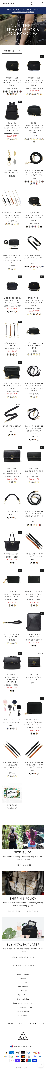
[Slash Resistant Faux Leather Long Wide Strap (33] (28, 525)
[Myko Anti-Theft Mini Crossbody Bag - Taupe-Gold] (37, 354)
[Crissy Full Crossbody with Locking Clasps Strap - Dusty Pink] (13, 94)
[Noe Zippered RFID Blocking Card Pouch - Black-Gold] (9, 605)
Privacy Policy (23, 995)
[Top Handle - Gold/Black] (8, 518)
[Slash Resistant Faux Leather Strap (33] (25, 182)
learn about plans (23, 957)
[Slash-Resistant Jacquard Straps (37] (25, 267)
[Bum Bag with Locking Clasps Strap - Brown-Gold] (13, 397)
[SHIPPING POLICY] (23, 883)
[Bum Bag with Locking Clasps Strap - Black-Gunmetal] (11, 397)
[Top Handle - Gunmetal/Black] (11, 518)
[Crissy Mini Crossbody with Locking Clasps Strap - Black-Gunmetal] (41, 227)
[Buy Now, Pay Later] (23, 929)
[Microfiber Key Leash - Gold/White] (16, 354)
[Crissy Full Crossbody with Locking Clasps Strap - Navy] (15, 91)
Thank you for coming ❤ (22, 1023)
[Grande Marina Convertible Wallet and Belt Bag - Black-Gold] (9, 269)
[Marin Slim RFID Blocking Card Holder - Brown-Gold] (37, 605)
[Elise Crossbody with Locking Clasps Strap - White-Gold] (13, 312)
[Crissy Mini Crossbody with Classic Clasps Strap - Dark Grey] (34, 314)
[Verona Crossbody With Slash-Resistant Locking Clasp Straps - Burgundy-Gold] (42, 139)
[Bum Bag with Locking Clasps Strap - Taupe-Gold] (16, 397)
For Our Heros (23, 991)
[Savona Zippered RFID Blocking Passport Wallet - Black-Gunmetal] (34, 733)
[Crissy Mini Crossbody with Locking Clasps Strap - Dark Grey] (30, 227)
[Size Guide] (23, 837)
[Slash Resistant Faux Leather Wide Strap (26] (31, 397)
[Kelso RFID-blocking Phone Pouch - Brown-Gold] (35, 482)
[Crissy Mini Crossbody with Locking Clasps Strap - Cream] (38, 227)
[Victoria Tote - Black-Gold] (11, 563)
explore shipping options (23, 911)
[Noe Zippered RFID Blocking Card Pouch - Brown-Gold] (15, 605)
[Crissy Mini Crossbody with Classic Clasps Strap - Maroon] (40, 314)
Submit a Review (23, 974)
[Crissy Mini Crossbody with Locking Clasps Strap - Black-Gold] (27, 227)
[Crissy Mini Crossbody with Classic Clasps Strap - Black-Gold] (28, 314)
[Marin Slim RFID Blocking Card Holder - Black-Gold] (31, 605)
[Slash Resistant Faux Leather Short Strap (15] (30, 440)
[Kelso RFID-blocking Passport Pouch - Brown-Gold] (15, 482)
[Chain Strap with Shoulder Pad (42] (6, 224)
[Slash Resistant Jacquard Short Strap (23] (30, 774)
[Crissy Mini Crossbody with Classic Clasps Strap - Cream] (31, 314)
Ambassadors (23, 987)
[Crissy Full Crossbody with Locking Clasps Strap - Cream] (9, 91)
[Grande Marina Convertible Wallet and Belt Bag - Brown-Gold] (15, 269)
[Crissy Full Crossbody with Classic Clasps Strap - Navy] (38, 94)
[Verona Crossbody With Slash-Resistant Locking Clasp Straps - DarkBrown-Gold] (37, 139)
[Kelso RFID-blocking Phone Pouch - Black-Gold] (30, 482)
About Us (23, 983)
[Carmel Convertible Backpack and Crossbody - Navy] (16, 139)
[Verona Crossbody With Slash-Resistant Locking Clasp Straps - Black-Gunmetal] (28, 139)
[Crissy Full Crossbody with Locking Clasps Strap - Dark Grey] (12, 91)
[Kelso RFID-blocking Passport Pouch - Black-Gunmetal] (12, 482)
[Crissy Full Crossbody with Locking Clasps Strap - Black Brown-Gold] (8, 94)
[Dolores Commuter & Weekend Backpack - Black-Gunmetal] (13, 691)
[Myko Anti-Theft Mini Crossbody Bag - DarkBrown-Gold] (40, 354)
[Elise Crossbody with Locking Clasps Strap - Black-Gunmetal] (11, 312)
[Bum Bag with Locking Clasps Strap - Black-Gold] (8, 397)
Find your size (23, 865)
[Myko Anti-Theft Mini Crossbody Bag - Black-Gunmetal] (31, 354)
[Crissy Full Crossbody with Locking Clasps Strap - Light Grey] (16, 94)
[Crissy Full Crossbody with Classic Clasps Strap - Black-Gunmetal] (30, 94)
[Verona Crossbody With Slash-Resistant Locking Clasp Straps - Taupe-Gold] (34, 139)
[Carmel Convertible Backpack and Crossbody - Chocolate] (13, 139)
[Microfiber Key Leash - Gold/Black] (8, 354)
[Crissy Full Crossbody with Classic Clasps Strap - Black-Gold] (27, 94)
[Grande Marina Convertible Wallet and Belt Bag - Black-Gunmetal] (12, 269)
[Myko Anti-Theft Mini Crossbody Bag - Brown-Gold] (34, 354)
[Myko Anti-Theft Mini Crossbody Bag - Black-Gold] (28, 354)
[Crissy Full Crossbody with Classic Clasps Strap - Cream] (32, 94)
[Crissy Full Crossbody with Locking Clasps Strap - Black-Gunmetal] (6, 91)
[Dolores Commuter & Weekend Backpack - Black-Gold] (11, 691)
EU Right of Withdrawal (23, 1007)
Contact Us (23, 1015)
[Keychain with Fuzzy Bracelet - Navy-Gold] (8, 729)
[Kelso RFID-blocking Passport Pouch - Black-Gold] (9, 482)
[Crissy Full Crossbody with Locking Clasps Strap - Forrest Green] (11, 94)
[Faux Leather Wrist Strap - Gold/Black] (8, 643)
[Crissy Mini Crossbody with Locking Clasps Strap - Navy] (32, 227)
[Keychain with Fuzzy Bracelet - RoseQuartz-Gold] (16, 729)
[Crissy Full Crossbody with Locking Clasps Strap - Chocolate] (18, 91)
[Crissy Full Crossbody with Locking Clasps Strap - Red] (20, 91)
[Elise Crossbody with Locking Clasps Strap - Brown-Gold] (16, 312)
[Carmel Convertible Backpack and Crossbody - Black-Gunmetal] (11, 139)
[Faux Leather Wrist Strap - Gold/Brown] (16, 643)
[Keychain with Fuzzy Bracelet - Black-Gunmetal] (11, 729)
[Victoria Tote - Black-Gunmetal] (13, 563)
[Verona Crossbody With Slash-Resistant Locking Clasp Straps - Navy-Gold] (34, 141)
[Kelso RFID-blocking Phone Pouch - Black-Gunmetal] (32, 482)
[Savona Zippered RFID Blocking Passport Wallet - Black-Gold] (31, 733)
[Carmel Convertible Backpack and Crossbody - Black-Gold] (8, 139)
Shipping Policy (23, 999)
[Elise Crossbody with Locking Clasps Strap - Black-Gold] (8, 312)
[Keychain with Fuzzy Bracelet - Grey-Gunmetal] (13, 729)
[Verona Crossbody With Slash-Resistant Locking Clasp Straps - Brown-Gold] (31, 139)
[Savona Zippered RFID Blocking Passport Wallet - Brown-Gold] (37, 733)
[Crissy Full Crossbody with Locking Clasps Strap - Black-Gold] (4, 91)
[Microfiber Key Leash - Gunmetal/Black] (11, 354)
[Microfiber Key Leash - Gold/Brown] (13, 354)
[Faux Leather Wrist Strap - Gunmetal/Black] (13, 643)
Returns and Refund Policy (23, 1003)
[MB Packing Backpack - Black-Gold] (32, 646)
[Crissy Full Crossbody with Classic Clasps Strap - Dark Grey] (35, 94)
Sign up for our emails (22, 966)
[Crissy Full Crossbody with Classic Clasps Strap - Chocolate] (41, 94)
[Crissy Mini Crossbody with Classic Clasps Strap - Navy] (37, 314)
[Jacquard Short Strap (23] (31, 563)
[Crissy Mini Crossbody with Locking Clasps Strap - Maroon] (35, 227)
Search (23, 978)
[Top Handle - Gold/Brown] (13, 518)
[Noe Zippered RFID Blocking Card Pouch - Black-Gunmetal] (12, 605)
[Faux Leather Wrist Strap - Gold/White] (11, 643)
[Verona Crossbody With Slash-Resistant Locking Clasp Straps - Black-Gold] (25, 139)
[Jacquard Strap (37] (9, 435)
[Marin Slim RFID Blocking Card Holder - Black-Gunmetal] (34, 605)
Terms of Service (23, 1011)
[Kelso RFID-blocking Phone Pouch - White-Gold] (38, 482)
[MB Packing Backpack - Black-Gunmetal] (35, 646)
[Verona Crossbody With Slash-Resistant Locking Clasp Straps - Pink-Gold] (40, 139)
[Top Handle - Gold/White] (16, 518)
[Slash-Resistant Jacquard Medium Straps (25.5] (8, 776)
